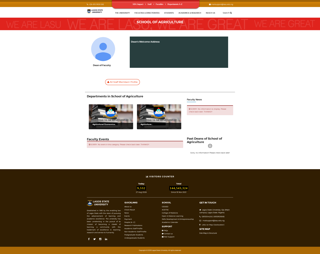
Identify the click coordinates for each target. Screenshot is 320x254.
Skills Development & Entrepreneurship (178, 219)
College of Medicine (170, 213)
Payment (128, 219)
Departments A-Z (175, 4)
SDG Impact (138, 4)
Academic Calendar (170, 222)
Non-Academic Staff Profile (135, 232)
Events (127, 216)
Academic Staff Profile (133, 228)
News (126, 213)
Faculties (159, 4)
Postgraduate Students (133, 235)
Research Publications (133, 225)
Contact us (168, 234)
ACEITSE (165, 210)
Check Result (129, 210)
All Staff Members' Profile (123, 82)
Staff (150, 4)
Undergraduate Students (134, 238)
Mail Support (169, 237)
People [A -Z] (129, 222)
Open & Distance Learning (172, 216)
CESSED (165, 207)
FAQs (165, 230)
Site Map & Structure (208, 233)
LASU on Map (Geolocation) (212, 225)
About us (128, 207)
